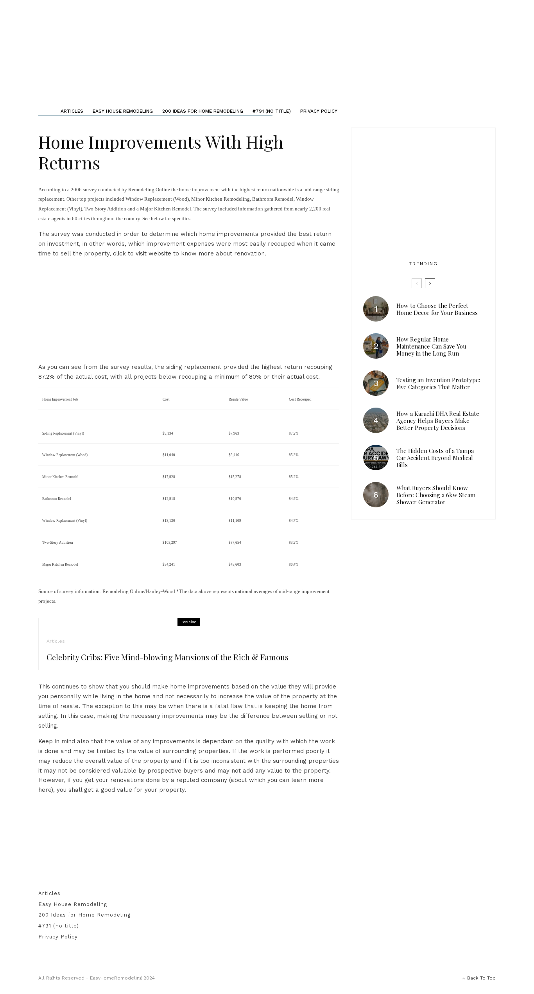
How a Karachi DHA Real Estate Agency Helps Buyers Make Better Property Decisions (437, 420)
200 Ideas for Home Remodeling (202, 111)
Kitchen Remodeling (228, 199)
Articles (72, 111)
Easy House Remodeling (123, 111)
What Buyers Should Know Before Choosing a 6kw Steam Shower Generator (435, 494)
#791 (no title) (272, 111)
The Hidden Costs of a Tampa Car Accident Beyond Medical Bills (435, 457)
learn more (307, 780)
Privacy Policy (318, 111)
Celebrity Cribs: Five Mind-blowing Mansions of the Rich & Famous (168, 657)
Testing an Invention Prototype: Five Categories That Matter (438, 383)
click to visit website (142, 253)
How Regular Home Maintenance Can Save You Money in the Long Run (431, 346)
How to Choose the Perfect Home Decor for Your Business (437, 309)
